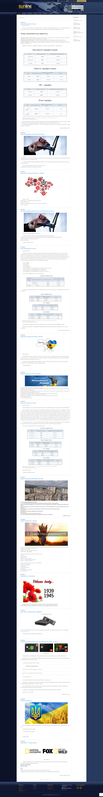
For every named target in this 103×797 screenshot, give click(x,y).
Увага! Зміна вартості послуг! (28, 24)
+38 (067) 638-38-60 (72, 1)
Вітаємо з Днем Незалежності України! (31, 373)
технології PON (37, 419)
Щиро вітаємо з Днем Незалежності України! (32, 173)
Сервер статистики (51, 786)
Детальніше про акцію (25, 631)
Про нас (80, 13)
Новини (19, 13)
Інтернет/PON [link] (23, 510)
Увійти (82, 9)
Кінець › (47, 779)
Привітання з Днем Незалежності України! (32, 336)
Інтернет (24, 13)
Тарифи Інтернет (22, 786)
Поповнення (57, 13)
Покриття (35, 13)
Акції (40, 13)
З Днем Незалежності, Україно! (29, 520)
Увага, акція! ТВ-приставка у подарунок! (31, 611)
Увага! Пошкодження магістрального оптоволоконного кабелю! (37, 211)
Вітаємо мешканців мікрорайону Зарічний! (32, 478)
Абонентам (45, 13)
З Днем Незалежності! (26, 700)
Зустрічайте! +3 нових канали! (29, 742)
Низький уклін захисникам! (28, 576)
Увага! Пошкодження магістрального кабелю (32, 134)
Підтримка (51, 13)
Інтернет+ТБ (30, 13)
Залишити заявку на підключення (22, 790)
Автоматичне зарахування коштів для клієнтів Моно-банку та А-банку (39, 641)
